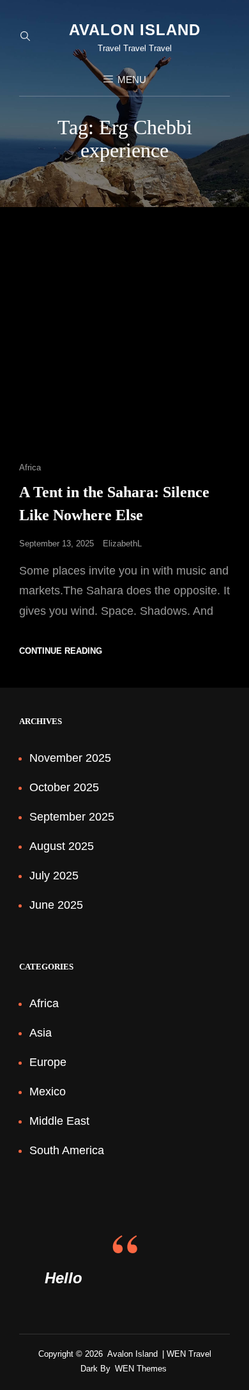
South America (66, 1150)
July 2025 (54, 875)
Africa (30, 467)
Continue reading (60, 650)
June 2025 (56, 905)
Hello (63, 1277)
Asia (40, 1032)
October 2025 (64, 787)
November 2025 (70, 758)
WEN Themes (141, 1368)
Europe (47, 1062)
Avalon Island (134, 29)
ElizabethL (122, 543)
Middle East (59, 1121)
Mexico (47, 1091)
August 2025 (61, 846)
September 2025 (71, 816)
